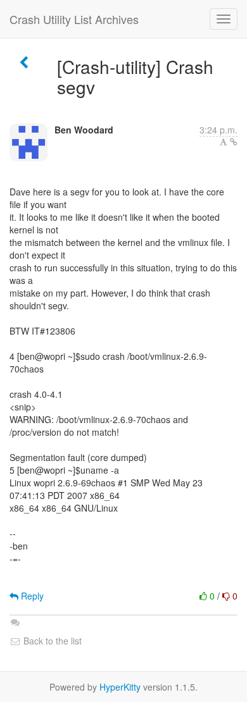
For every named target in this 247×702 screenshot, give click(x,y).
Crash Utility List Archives (74, 19)
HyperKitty (120, 686)
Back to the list (51, 640)
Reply (31, 595)
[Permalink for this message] (234, 141)
